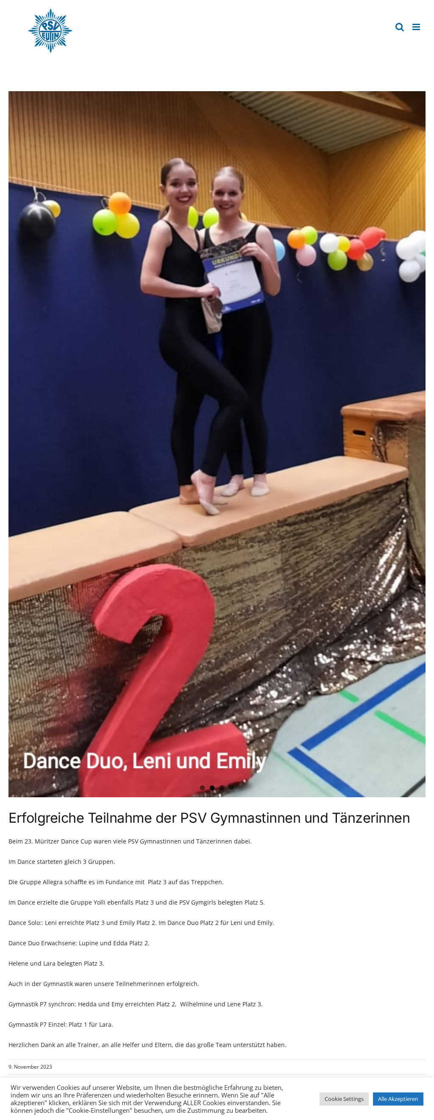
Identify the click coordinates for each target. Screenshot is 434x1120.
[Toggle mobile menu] (416, 26)
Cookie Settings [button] (344, 1099)
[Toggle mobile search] (399, 26)
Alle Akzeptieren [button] (398, 1099)
